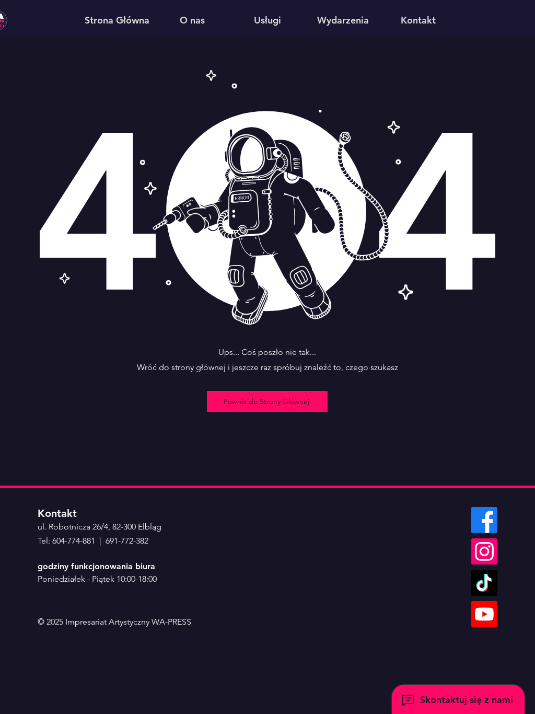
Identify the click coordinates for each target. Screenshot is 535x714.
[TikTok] (484, 583)
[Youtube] (484, 614)
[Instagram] (484, 551)
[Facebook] (484, 520)
